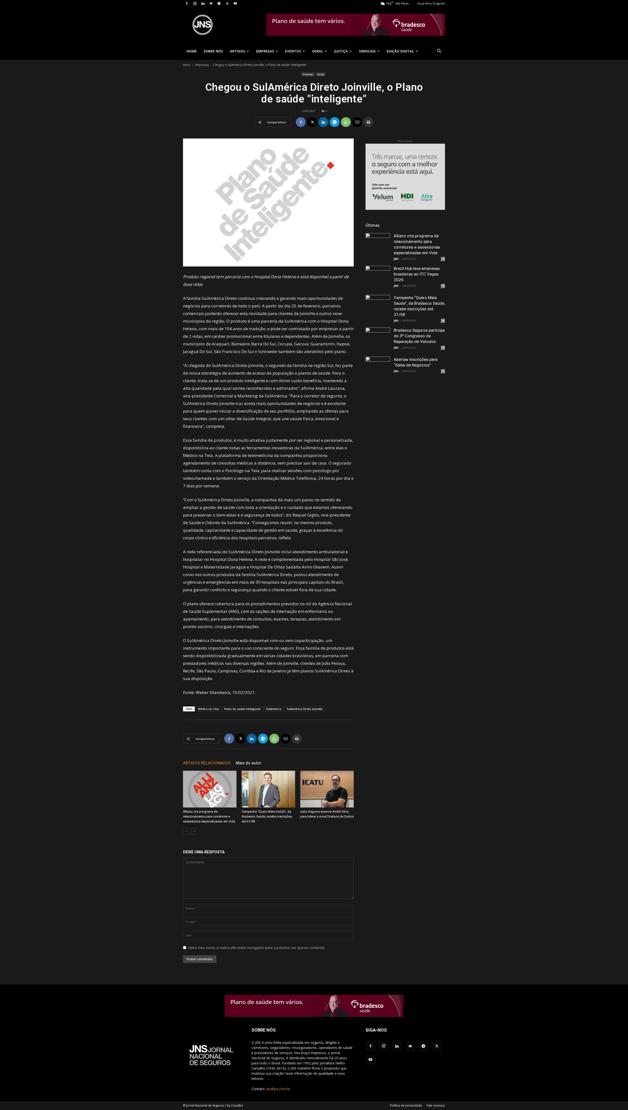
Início (186, 65)
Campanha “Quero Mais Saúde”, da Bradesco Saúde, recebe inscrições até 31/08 (267, 816)
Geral (317, 51)
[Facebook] (186, 3)
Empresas (265, 51)
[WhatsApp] (346, 122)
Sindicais (367, 51)
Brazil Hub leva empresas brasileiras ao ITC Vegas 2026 (417, 274)
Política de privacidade (406, 1105)
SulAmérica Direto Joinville (305, 709)
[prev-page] (186, 831)
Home (191, 51)
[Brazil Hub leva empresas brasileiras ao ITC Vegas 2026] (378, 278)
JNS (396, 259)
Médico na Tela (208, 709)
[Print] (368, 122)
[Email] (357, 122)
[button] (439, 51)
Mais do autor (248, 762)
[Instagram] (194, 3)
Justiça (341, 51)
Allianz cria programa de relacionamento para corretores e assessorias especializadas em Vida (209, 816)
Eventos (293, 51)
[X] (227, 3)
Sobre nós (213, 51)
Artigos (237, 51)
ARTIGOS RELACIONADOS (207, 762)
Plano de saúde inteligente (242, 709)
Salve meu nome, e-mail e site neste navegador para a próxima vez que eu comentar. (256, 948)
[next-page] (194, 831)
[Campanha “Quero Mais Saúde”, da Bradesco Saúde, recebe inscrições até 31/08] (268, 789)
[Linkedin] (203, 3)
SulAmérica (273, 709)
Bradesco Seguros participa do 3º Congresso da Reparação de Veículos (419, 336)
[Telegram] (219, 3)
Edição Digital (400, 51)
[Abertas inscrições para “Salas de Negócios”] (378, 369)
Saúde (320, 74)
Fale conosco (436, 1105)
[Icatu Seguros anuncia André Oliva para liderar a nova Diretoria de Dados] (327, 789)
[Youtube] (235, 3)
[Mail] (211, 3)
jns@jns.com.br (278, 1088)
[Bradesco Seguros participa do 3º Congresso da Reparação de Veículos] (378, 340)
